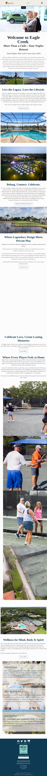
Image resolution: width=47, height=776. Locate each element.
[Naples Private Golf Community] (9, 3)
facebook (18, 743)
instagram (25, 743)
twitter (22, 743)
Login (28, 2)
